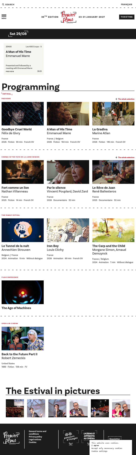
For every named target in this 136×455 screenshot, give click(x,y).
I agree (95, 445)
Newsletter (114, 439)
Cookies (32, 442)
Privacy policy (35, 436)
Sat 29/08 (18, 33)
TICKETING (127, 17)
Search (9, 4)
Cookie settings (99, 451)
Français (126, 4)
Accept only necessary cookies (107, 448)
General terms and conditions (37, 432)
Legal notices (35, 439)
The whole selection (126, 99)
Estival (7, 94)
